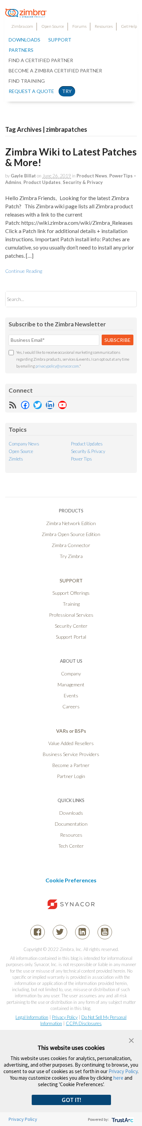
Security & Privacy (83, 182)
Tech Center (71, 846)
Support (59, 40)
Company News (24, 443)
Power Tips (81, 459)
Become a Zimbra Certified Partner (55, 70)
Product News (92, 175)
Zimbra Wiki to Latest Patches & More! (70, 157)
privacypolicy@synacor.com (57, 366)
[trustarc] (122, 1119)
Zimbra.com (22, 26)
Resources (104, 26)
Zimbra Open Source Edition (71, 534)
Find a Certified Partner (41, 60)
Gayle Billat (23, 175)
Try (67, 91)
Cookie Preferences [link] (71, 880)
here (118, 1078)
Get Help (129, 26)
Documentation (71, 824)
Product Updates (42, 182)
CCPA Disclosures (84, 1023)
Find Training (27, 81)
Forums (79, 26)
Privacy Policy (65, 1017)
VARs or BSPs (71, 731)
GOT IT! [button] (71, 1100)
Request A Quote (31, 91)
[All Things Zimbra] (26, 14)
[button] (131, 1040)
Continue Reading (23, 271)
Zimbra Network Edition (71, 523)
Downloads (24, 40)
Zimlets (16, 459)
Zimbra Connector (71, 545)
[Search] (125, 299)
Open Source (52, 26)
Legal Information (32, 1017)
